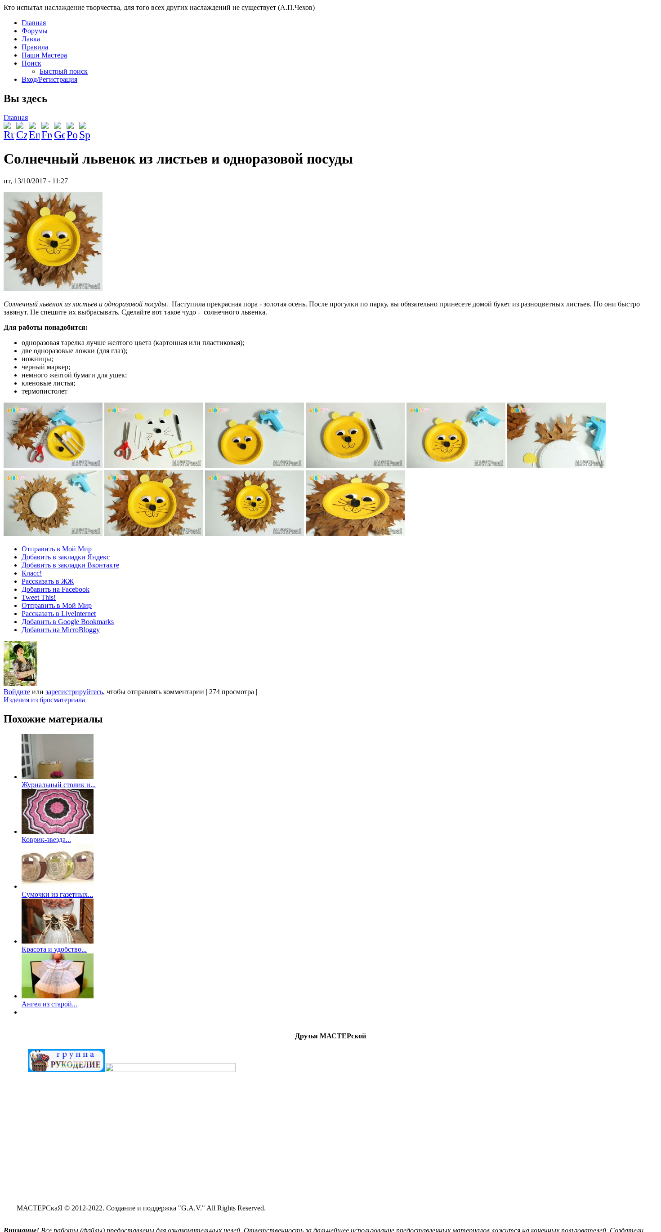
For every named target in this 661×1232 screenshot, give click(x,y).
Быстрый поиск (64, 71)
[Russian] (9, 127)
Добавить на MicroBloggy (61, 630)
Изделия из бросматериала (44, 700)
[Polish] (72, 127)
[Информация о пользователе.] (20, 683)
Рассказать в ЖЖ (48, 581)
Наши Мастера (44, 55)
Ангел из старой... (49, 1004)
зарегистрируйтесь (74, 692)
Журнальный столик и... (59, 785)
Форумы (35, 31)
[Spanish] (84, 127)
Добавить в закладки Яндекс (66, 557)
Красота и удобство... (54, 949)
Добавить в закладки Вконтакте (70, 565)
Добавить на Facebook (55, 589)
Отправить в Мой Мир (57, 549)
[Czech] (21, 127)
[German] (59, 127)
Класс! (32, 573)
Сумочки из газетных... (57, 894)
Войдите (17, 692)
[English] (34, 127)
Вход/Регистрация (49, 79)
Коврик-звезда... (46, 839)
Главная (34, 23)
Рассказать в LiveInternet (59, 613)
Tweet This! (39, 597)
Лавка (31, 39)
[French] (46, 127)
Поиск (31, 63)
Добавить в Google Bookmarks (68, 621)
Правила (35, 47)
